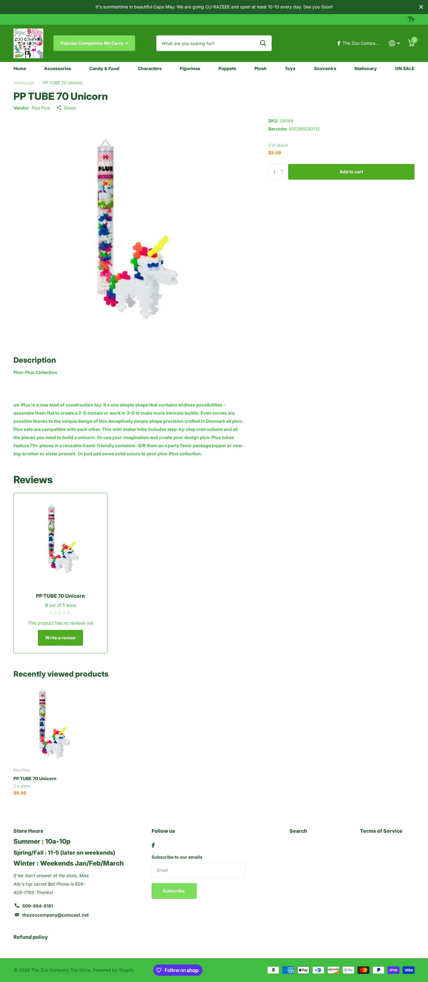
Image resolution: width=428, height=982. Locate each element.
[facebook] (153, 845)
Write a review (60, 637)
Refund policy (30, 937)
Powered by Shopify (113, 970)
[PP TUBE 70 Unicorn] (51, 725)
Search (298, 831)
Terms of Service (381, 831)
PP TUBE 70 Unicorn (34, 778)
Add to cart (351, 171)
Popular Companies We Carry (92, 43)
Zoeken (263, 43)
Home (19, 68)
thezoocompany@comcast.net (55, 915)
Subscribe (174, 890)
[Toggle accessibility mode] (411, 19)
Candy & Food (104, 68)
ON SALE (405, 68)
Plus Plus (41, 107)
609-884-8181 (37, 905)
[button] (283, 166)
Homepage (24, 82)
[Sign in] (394, 43)
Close (421, 7)
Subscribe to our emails (177, 857)
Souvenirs (325, 68)
